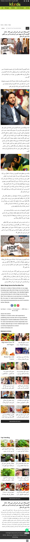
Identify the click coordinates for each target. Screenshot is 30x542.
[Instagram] (26, 1)
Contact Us (15, 535)
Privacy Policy (23, 535)
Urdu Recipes (20, 8)
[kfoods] (15, 4)
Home (4, 535)
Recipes (7, 8)
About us (9, 535)
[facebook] (24, 1)
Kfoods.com (21, 533)
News (9, 309)
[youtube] (28, 1)
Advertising (15, 537)
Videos (13, 8)
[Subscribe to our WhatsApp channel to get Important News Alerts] (27, 530)
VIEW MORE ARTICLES (14, 421)
